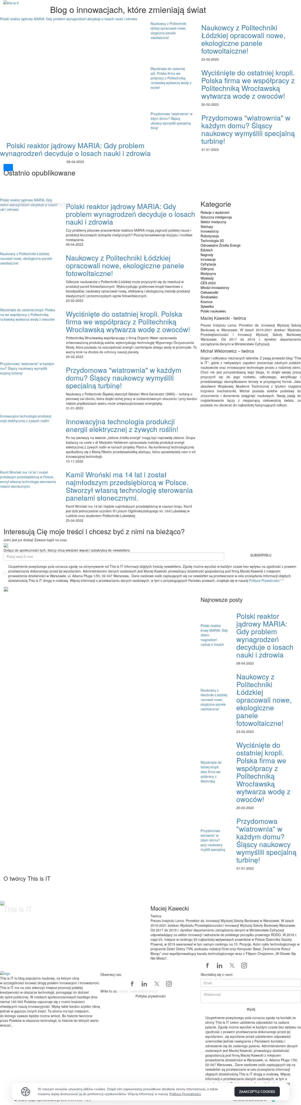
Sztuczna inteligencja (216, 217)
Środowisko (209, 297)
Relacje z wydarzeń (215, 212)
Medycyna (208, 273)
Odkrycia (207, 268)
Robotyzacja (210, 235)
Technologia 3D (212, 240)
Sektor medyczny (213, 221)
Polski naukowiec (213, 311)
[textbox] (50, 1001)
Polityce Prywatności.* (265, 580)
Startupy (207, 226)
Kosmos (207, 301)
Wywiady (207, 278)
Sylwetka (207, 306)
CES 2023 (208, 282)
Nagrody (207, 254)
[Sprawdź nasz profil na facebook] (207, 965)
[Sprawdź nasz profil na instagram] (244, 965)
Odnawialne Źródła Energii (220, 245)
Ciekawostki (209, 292)
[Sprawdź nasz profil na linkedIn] (220, 965)
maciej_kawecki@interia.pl (138, 991)
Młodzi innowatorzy (215, 287)
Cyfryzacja (208, 264)
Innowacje (208, 259)
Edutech (207, 250)
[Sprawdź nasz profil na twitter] (232, 965)
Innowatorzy (210, 231)
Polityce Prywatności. (185, 1094)
